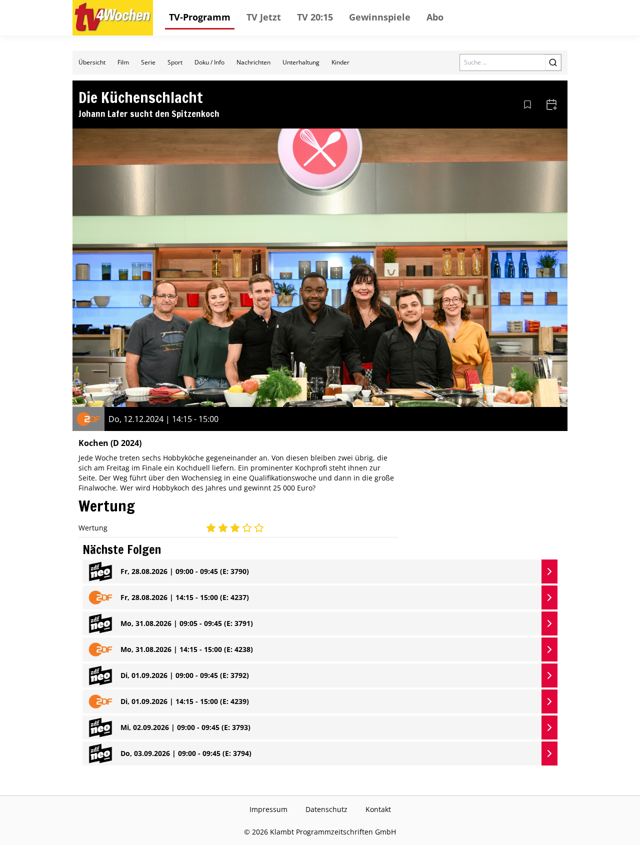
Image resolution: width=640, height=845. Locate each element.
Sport (175, 62)
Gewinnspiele (379, 17)
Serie (148, 62)
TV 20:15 (315, 17)
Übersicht (92, 62)
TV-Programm (199, 17)
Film (123, 62)
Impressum (269, 809)
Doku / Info (209, 62)
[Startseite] (113, 18)
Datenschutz (327, 809)
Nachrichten (253, 62)
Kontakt (378, 809)
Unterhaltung (301, 62)
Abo (435, 17)
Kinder (341, 62)
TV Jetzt (263, 17)
